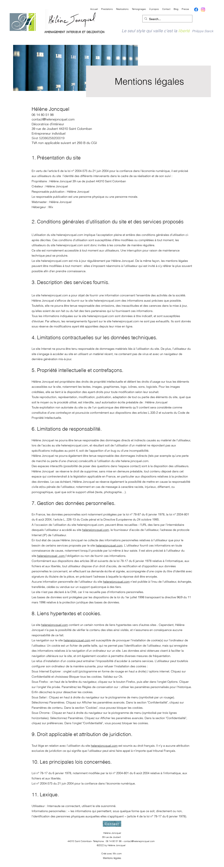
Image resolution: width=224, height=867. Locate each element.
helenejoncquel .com (51, 556)
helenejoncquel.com (95, 530)
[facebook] (196, 9)
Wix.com (117, 853)
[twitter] (203, 9)
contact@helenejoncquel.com (53, 119)
